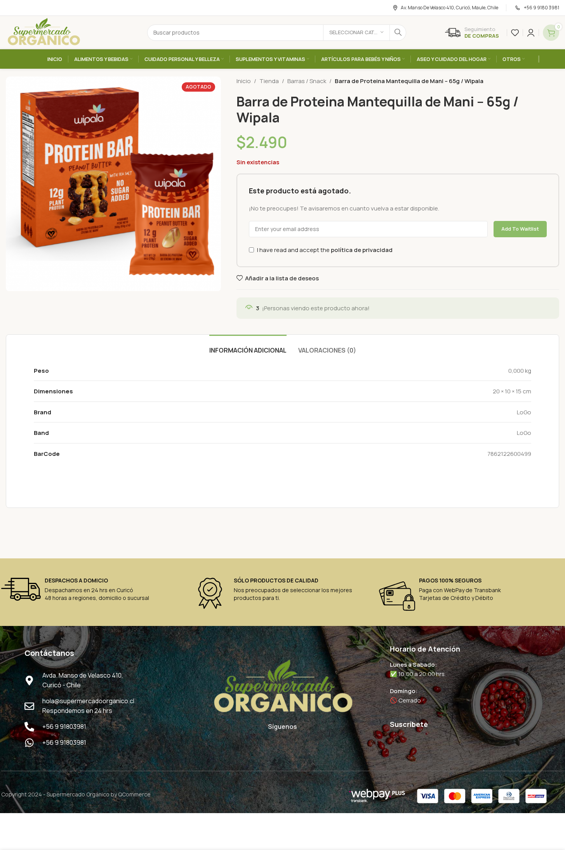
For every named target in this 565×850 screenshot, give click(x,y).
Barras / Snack (306, 81)
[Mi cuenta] (531, 32)
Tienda (269, 81)
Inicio (243, 81)
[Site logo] (43, 32)
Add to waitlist (520, 228)
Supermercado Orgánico (78, 794)
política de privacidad (362, 250)
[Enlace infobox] (472, 32)
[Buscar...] (398, 32)
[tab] (248, 346)
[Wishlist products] (515, 32)
